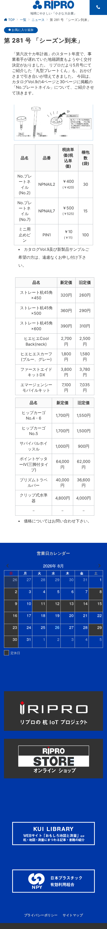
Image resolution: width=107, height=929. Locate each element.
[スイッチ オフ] (98, 7)
